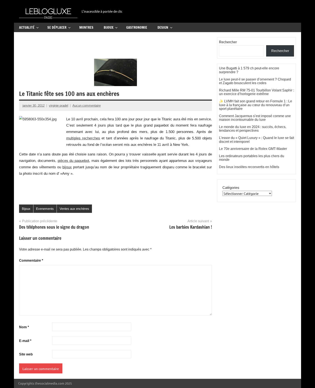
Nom (24, 327)
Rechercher (228, 42)
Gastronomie (136, 27)
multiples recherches (83, 138)
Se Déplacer (56, 27)
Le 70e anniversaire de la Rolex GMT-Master (253, 149)
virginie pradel (58, 105)
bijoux (67, 167)
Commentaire (31, 260)
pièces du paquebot (73, 161)
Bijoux (108, 27)
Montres (86, 27)
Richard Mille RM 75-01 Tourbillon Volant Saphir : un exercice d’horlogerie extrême (256, 92)
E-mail (25, 341)
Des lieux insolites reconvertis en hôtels (249, 167)
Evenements (45, 208)
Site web (26, 354)
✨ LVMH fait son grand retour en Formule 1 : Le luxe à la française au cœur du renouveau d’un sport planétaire (255, 104)
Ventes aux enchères (74, 208)
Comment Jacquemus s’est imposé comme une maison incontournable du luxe (255, 118)
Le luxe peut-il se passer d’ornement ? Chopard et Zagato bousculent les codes (255, 81)
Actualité (26, 27)
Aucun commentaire (86, 105)
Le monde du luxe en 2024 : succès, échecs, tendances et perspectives (252, 129)
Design (163, 27)
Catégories (230, 188)
